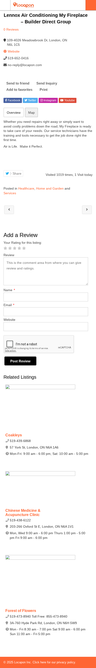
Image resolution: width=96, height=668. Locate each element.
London (91, 5)
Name (9, 290)
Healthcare (26, 188)
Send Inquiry (46, 83)
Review (8, 255)
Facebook (13, 100)
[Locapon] (43, 5)
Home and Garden (50, 188)
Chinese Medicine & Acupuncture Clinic (23, 513)
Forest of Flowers (20, 611)
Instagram (49, 100)
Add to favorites (19, 90)
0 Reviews (11, 29)
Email (8, 305)
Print (44, 90)
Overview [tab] (14, 112)
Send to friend (17, 83)
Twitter (31, 100)
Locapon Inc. (23, 662)
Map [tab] (31, 112)
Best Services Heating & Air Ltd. (9, 209)
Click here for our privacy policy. (54, 662)
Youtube (69, 100)
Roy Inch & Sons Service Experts (87, 209)
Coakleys (13, 435)
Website (9, 320)
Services (9, 193)
